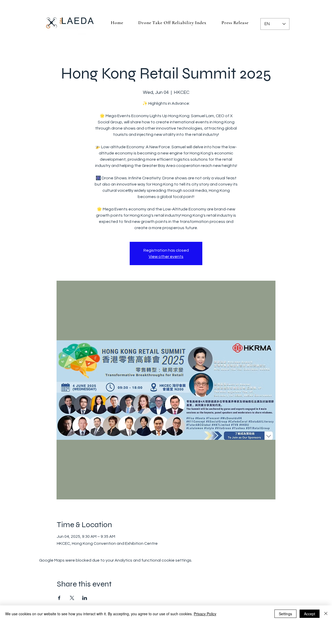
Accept (309, 613)
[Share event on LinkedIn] (84, 598)
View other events (166, 257)
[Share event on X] (72, 598)
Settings (285, 613)
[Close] (326, 614)
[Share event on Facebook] (59, 598)
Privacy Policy (205, 613)
